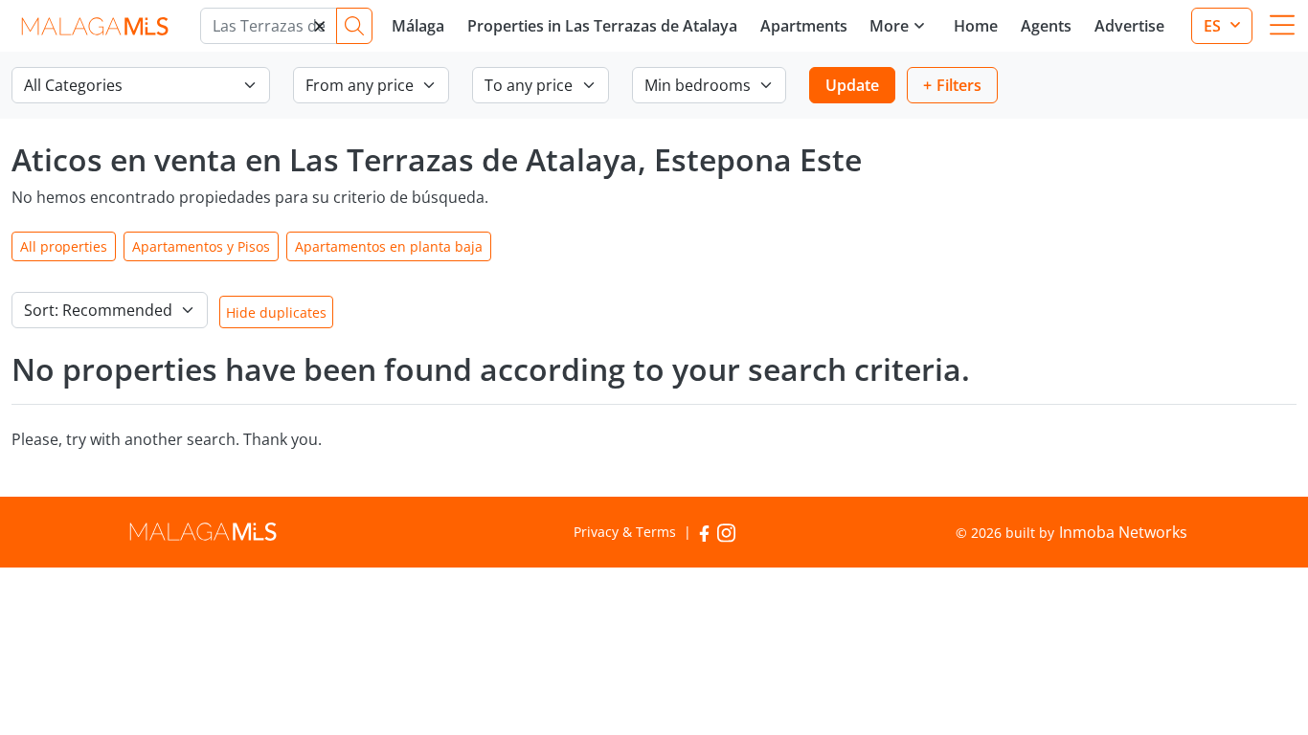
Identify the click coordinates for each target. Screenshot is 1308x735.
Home (976, 25)
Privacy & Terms (625, 532)
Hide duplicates (276, 312)
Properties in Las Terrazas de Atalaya (602, 25)
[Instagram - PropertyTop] (726, 532)
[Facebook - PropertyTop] (704, 532)
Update (852, 85)
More (889, 25)
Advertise (1129, 25)
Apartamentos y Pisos (201, 246)
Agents (1046, 25)
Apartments (803, 25)
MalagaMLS (94, 26)
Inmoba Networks (1123, 532)
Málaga (418, 25)
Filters (958, 85)
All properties (63, 246)
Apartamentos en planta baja (389, 246)
